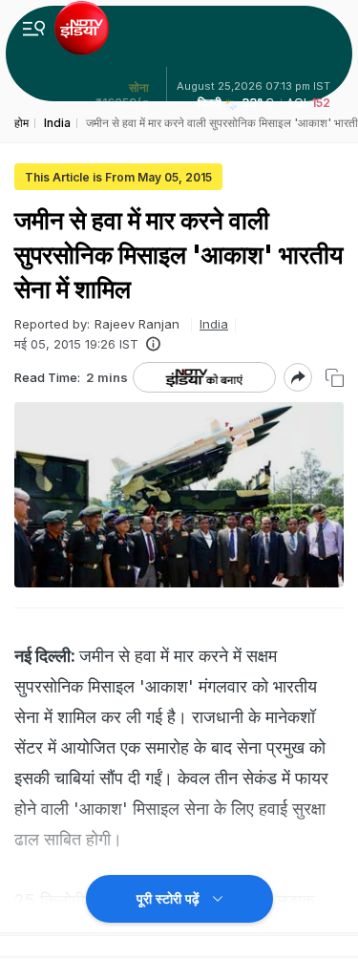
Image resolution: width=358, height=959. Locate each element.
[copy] (335, 378)
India (214, 323)
